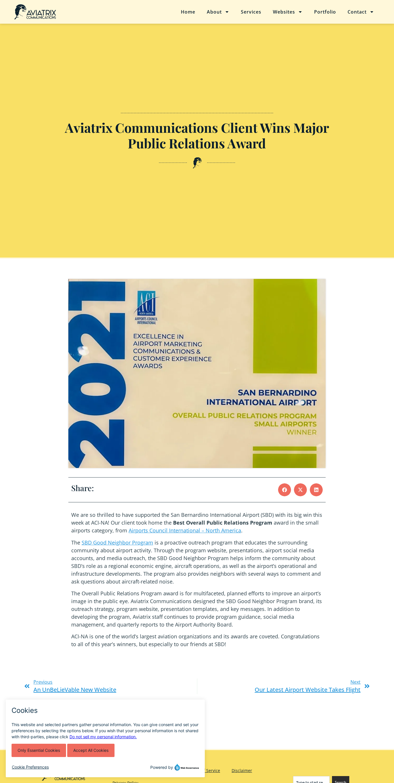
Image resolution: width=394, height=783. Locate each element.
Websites (284, 12)
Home (188, 12)
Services (251, 12)
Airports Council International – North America (185, 530)
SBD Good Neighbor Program (117, 542)
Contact (357, 12)
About (214, 12)
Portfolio (325, 12)
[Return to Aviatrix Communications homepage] (49, 11)
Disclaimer (242, 770)
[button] (284, 489)
